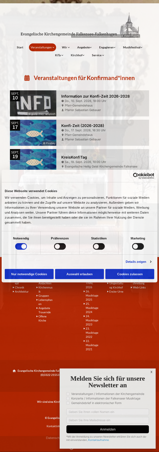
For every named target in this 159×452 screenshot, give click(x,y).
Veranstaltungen (41, 47)
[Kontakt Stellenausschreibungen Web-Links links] (103, 55)
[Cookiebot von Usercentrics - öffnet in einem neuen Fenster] (136, 176)
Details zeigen (136, 261)
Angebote (83, 47)
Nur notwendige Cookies (29, 274)
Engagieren (106, 47)
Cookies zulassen (130, 274)
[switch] (60, 246)
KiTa (58, 55)
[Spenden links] (114, 47)
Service (97, 55)
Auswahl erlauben (79, 274)
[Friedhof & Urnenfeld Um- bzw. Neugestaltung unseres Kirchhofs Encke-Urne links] (83, 55)
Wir (65, 47)
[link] (42, 47)
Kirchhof (76, 55)
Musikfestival (131, 47)
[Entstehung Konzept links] (62, 55)
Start (20, 47)
